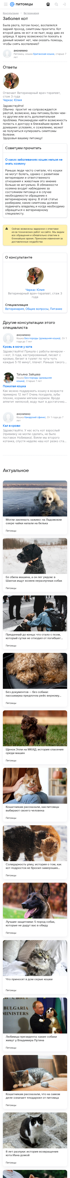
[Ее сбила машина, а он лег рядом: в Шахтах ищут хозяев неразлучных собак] (35, 565)
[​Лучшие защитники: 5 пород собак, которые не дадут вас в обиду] (35, 910)
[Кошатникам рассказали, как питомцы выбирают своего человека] (35, 795)
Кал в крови (11, 425)
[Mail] (12, 4)
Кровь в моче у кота (17, 346)
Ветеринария (31, 13)
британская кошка (43, 53)
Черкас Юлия (12, 100)
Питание (56, 309)
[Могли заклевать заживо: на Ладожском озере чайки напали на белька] (35, 507)
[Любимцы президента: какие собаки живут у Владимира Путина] (35, 1024)
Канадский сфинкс (35, 417)
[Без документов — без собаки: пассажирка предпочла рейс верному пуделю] (35, 680)
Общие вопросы (36, 309)
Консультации (11, 13)
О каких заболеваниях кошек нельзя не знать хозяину (33, 161)
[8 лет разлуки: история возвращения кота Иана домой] (35, 1139)
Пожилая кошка (14, 386)
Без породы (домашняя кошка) (42, 338)
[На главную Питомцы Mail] (23, 4)
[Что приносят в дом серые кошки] (35, 967)
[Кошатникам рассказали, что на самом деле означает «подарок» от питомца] (35, 1082)
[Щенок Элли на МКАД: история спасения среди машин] (35, 737)
